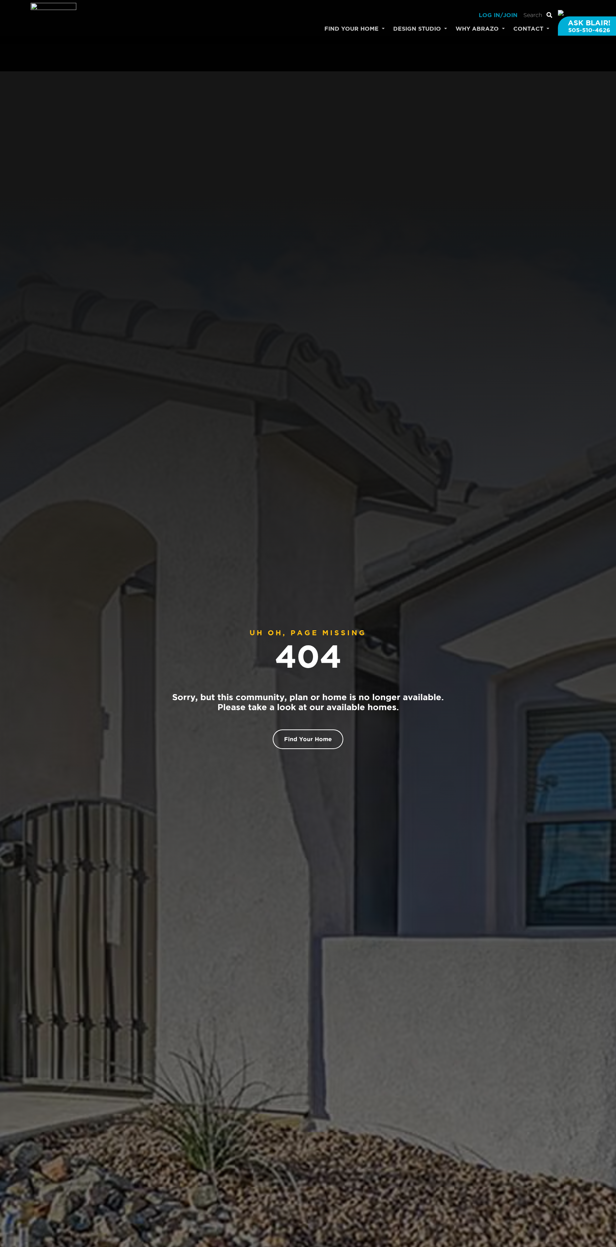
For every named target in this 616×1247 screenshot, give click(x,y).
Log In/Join (498, 15)
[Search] (549, 15)
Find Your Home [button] (352, 28)
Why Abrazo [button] (478, 28)
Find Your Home (308, 739)
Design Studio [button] (418, 28)
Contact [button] (529, 28)
